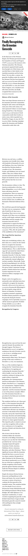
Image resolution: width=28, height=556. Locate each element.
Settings (15, 9)
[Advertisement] (14, 142)
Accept (4, 9)
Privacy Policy (5, 549)
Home (3, 539)
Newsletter (5, 545)
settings (12, 6)
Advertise (4, 543)
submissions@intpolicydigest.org (14, 515)
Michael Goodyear (9, 37)
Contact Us (4, 542)
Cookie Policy (5, 548)
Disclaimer (4, 546)
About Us (4, 540)
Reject (9, 9)
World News (5, 34)
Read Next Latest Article (14, 529)
